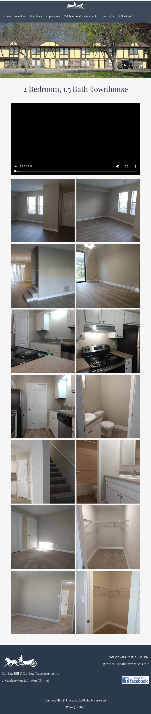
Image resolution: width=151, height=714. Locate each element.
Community (91, 16)
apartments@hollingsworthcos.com (125, 664)
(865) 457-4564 (117, 657)
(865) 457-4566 (139, 657)
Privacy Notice (75, 707)
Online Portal (125, 16)
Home (7, 16)
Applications (53, 16)
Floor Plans (35, 16)
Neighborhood (72, 16)
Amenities (20, 16)
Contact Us (108, 16)
